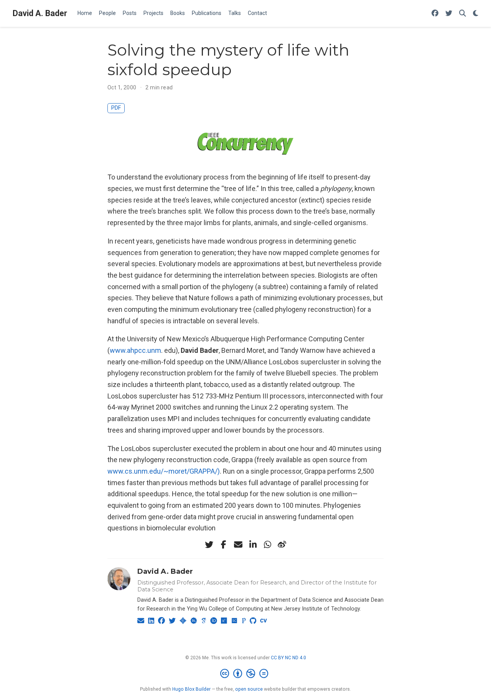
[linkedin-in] (253, 544)
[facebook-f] (223, 544)
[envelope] (238, 544)
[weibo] (282, 544)
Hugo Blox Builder (191, 689)
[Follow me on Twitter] (448, 13)
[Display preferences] (475, 13)
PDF (116, 108)
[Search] (462, 13)
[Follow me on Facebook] (435, 13)
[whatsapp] (267, 544)
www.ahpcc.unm (135, 350)
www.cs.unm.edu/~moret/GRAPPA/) (163, 471)
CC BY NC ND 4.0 (288, 657)
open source (249, 689)
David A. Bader (40, 13)
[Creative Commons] (245, 674)
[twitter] (209, 544)
